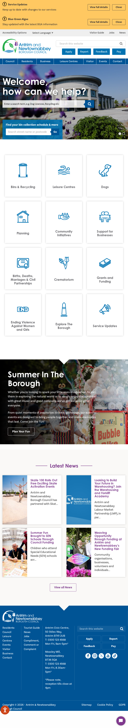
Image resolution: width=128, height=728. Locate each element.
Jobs (111, 32)
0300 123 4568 (57, 639)
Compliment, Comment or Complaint (31, 645)
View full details (99, 7)
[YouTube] (108, 655)
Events (103, 61)
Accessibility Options (14, 32)
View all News (63, 587)
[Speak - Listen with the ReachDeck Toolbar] (5, 709)
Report (84, 51)
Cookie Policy (105, 704)
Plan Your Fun (21, 431)
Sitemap (87, 704)
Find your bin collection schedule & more (32, 125)
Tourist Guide (32, 627)
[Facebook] (88, 655)
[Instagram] (94, 655)
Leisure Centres (69, 61)
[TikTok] (114, 655)
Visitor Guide (97, 32)
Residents (27, 61)
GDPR (122, 704)
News (122, 32)
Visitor (90, 61)
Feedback (101, 51)
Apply (68, 51)
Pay (119, 51)
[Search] (89, 104)
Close (119, 7)
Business (45, 61)
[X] (101, 655)
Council (10, 61)
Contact (117, 61)
